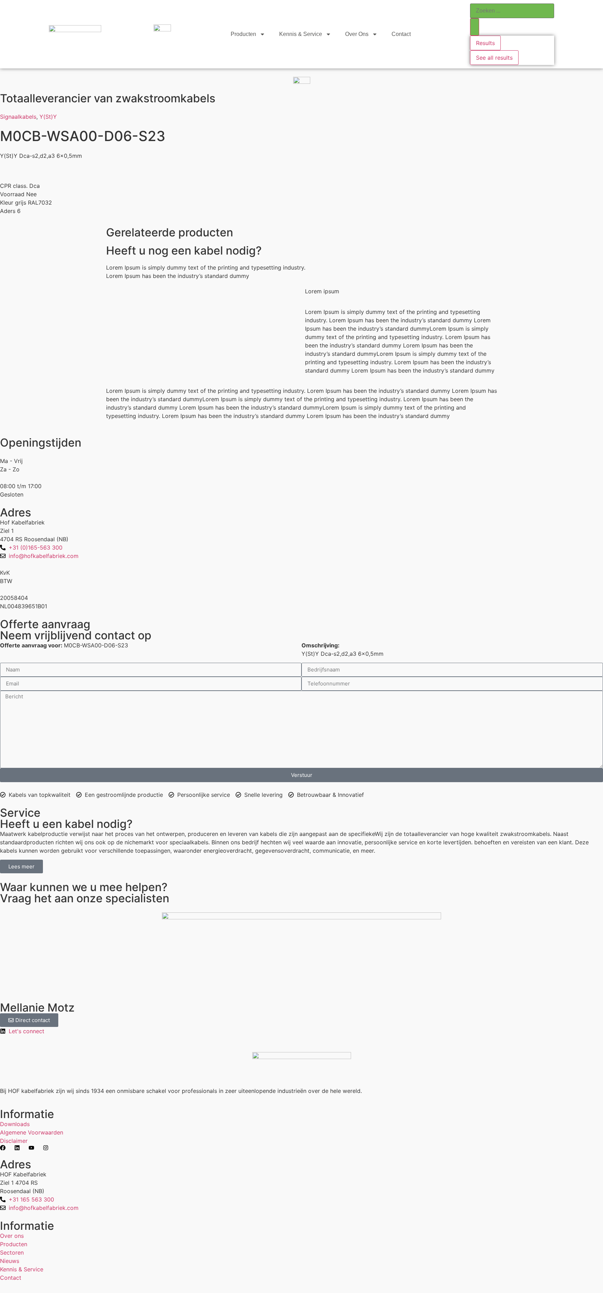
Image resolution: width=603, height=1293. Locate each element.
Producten (243, 34)
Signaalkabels (18, 116)
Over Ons (356, 34)
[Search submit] (474, 27)
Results (485, 42)
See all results (494, 57)
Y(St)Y (48, 116)
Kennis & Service (300, 34)
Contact (401, 34)
